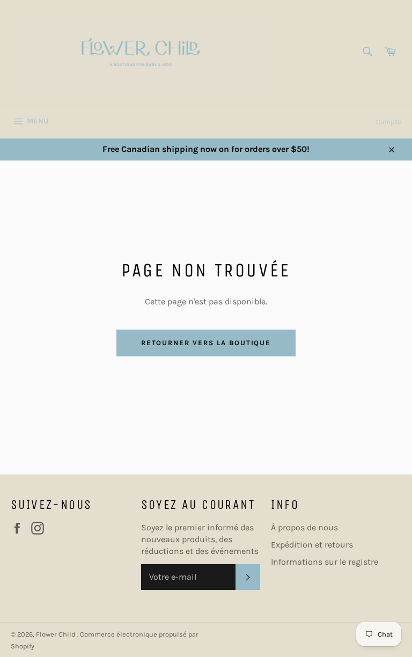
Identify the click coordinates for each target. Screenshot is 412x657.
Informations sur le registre (324, 562)
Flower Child (56, 634)
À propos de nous (304, 527)
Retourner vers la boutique (206, 343)
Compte (388, 122)
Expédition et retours (312, 544)
